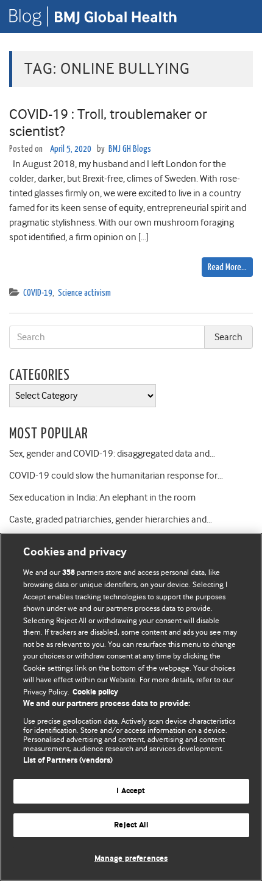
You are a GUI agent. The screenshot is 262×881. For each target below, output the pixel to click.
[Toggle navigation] (237, 16)
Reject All (130, 825)
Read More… (227, 267)
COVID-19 (37, 293)
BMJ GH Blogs (129, 149)
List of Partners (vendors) (68, 760)
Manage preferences (131, 858)
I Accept (130, 791)
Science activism (84, 293)
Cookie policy (95, 692)
